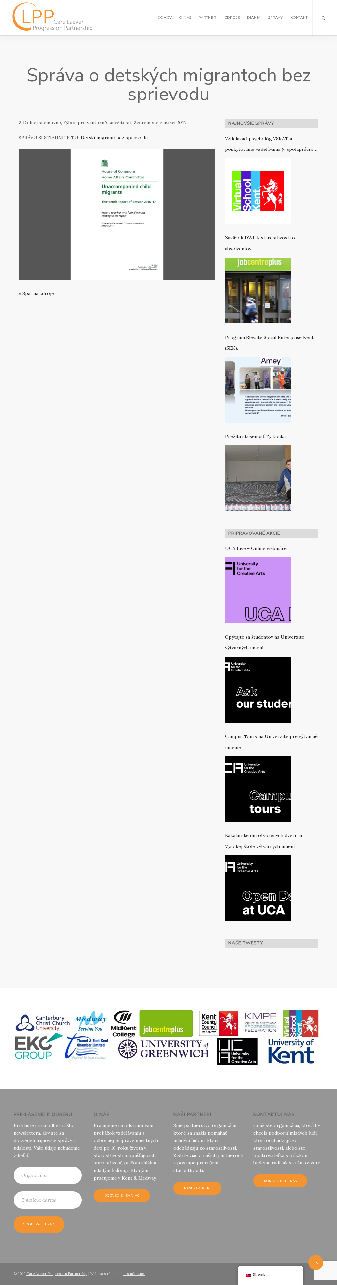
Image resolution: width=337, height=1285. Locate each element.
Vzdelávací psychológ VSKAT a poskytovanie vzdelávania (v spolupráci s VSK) (269, 145)
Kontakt (299, 17)
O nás (185, 17)
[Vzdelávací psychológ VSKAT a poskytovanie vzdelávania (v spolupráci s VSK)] (258, 191)
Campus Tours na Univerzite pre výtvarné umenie (271, 741)
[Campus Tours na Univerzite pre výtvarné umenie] (258, 789)
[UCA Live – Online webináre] (258, 590)
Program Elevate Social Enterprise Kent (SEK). (269, 342)
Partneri (207, 17)
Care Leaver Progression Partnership (56, 1273)
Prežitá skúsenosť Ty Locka (255, 436)
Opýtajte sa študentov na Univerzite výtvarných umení (264, 642)
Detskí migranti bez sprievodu (114, 138)
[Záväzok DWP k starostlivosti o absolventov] (258, 290)
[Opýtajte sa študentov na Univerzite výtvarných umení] (258, 690)
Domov (164, 17)
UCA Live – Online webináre (256, 548)
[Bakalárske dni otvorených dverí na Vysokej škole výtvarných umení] (258, 888)
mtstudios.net (134, 1273)
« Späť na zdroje (36, 293)
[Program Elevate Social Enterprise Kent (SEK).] (258, 390)
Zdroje (232, 17)
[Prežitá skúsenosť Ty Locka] (258, 478)
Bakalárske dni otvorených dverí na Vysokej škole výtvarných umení (263, 841)
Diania (254, 17)
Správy (275, 17)
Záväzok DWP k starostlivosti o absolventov (260, 243)
